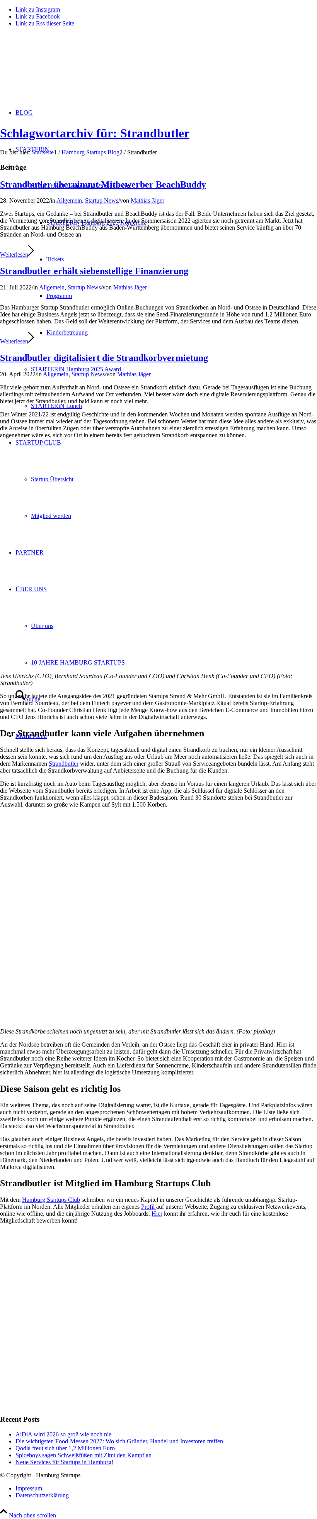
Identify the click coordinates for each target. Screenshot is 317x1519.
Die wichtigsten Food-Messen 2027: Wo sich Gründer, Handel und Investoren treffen (119, 1441)
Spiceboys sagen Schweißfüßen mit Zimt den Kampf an (83, 1455)
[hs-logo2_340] (58, 69)
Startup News (101, 200)
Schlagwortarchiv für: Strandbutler (94, 133)
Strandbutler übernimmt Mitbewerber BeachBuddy (103, 184)
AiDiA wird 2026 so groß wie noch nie (63, 1434)
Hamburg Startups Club (51, 1199)
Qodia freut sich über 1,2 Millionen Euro (65, 1448)
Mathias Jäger (147, 200)
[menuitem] (166, 1488)
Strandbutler (63, 763)
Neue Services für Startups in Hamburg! (64, 1462)
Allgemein (69, 200)
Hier (157, 1213)
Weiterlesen (14, 254)
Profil (148, 1206)
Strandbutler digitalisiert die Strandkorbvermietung (104, 358)
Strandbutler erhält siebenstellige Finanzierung (94, 271)
